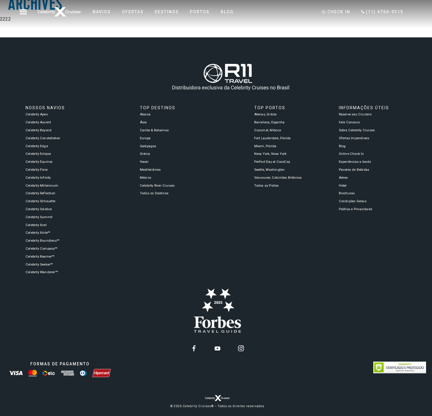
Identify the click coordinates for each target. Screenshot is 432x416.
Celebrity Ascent (38, 122)
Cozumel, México (267, 130)
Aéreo (343, 178)
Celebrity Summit (39, 217)
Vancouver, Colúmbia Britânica (278, 178)
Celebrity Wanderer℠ (42, 272)
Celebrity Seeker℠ (39, 264)
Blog (342, 146)
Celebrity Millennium (42, 186)
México (145, 178)
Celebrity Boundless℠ (42, 241)
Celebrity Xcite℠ (38, 233)
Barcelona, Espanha (269, 122)
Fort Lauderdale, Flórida (272, 138)
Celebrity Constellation (43, 138)
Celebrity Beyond (38, 130)
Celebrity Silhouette (40, 201)
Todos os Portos (266, 186)
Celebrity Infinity (38, 178)
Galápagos (148, 146)
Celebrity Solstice (39, 209)
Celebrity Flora (37, 170)
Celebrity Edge (37, 146)
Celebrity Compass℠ (42, 249)
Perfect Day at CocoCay (272, 162)
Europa (145, 138)
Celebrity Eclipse (38, 154)
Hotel (343, 186)
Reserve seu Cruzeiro (355, 114)
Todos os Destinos (154, 193)
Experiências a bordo (355, 162)
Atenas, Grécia (265, 114)
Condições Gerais (352, 201)
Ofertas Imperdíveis (354, 138)
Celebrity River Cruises (157, 186)
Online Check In (351, 154)
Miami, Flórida (265, 146)
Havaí (144, 162)
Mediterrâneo (150, 170)
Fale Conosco (349, 122)
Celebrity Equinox (39, 162)
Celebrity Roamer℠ (40, 256)
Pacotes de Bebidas (354, 170)
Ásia (143, 122)
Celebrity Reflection (40, 193)
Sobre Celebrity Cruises (357, 130)
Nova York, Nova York (270, 154)
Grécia (145, 154)
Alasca (145, 114)
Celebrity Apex (37, 114)
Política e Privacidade (355, 209)
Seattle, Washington (269, 170)
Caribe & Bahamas (154, 130)
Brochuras (347, 193)
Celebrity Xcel (36, 225)
